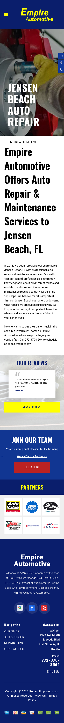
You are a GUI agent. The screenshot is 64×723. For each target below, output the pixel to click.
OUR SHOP (12, 631)
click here (32, 467)
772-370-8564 (33, 339)
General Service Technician (32, 456)
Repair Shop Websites (43, 691)
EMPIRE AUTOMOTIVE (23, 142)
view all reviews (32, 407)
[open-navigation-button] (6, 14)
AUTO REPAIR (14, 637)
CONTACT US (14, 649)
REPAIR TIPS (13, 643)
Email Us (53, 671)
